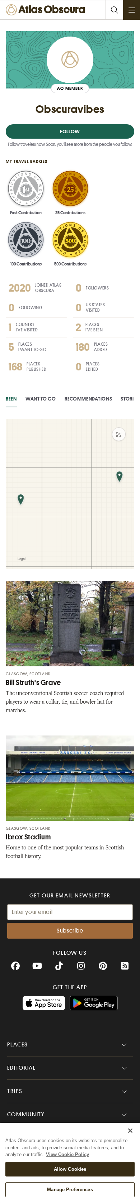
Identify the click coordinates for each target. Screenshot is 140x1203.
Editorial (21, 1068)
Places (17, 1045)
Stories (130, 398)
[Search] (114, 10)
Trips (15, 1091)
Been (11, 398)
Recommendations (88, 398)
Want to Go (40, 398)
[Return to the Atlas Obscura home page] (47, 10)
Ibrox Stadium (28, 837)
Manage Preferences (70, 1189)
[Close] (130, 1131)
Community (26, 1114)
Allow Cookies (70, 1169)
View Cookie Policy (67, 1154)
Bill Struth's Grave (33, 682)
